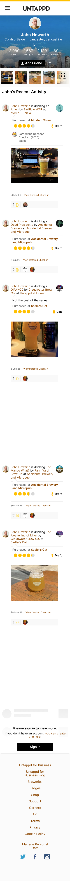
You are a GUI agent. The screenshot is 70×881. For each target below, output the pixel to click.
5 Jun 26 (15, 369)
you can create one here (47, 735)
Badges (35, 788)
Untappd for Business (35, 765)
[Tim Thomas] (25, 204)
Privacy (35, 827)
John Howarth (20, 106)
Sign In (35, 747)
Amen (14, 109)
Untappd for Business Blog (35, 773)
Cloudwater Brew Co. (25, 539)
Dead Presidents (22, 224)
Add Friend (33, 63)
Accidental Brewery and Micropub (32, 229)
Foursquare (35, 45)
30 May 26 (16, 505)
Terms (35, 821)
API (35, 814)
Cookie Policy (35, 834)
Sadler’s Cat (39, 306)
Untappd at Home (32, 293)
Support (35, 801)
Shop (35, 795)
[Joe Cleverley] (32, 269)
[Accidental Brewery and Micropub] (25, 269)
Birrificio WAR (33, 109)
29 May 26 (16, 612)
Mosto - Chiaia (21, 113)
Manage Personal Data (35, 846)
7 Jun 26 (15, 260)
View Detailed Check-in (36, 195)
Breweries (35, 782)
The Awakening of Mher (31, 533)
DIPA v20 (17, 289)
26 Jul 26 (16, 195)
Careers (35, 808)
